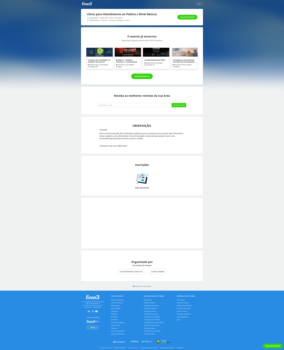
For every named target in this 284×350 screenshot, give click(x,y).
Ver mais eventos (142, 76)
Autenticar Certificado (184, 314)
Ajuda (178, 320)
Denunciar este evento (143, 286)
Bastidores (180, 348)
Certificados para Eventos (152, 331)
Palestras (114, 328)
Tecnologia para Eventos (152, 320)
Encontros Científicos (118, 331)
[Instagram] (92, 312)
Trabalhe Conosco (106, 348)
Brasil (93, 327)
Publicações (148, 300)
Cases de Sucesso (183, 303)
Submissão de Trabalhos (152, 317)
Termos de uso (133, 348)
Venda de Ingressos (150, 308)
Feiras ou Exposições (118, 334)
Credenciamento (149, 334)
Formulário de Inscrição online (154, 323)
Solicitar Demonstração (184, 306)
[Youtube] (96, 312)
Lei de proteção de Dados (148, 348)
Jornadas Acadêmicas (118, 323)
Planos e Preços (182, 311)
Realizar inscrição (187, 17)
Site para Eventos (149, 328)
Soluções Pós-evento (151, 314)
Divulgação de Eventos (151, 306)
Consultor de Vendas (183, 308)
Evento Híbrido (116, 308)
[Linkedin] (89, 312)
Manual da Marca (120, 348)
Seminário (114, 317)
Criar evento (181, 300)
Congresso (114, 311)
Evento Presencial (117, 303)
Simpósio (114, 314)
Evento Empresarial (117, 300)
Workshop (114, 320)
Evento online (115, 306)
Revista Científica (149, 303)
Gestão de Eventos (150, 311)
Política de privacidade (167, 348)
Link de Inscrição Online (151, 325)
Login (199, 4)
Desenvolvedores (182, 317)
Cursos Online (115, 325)
